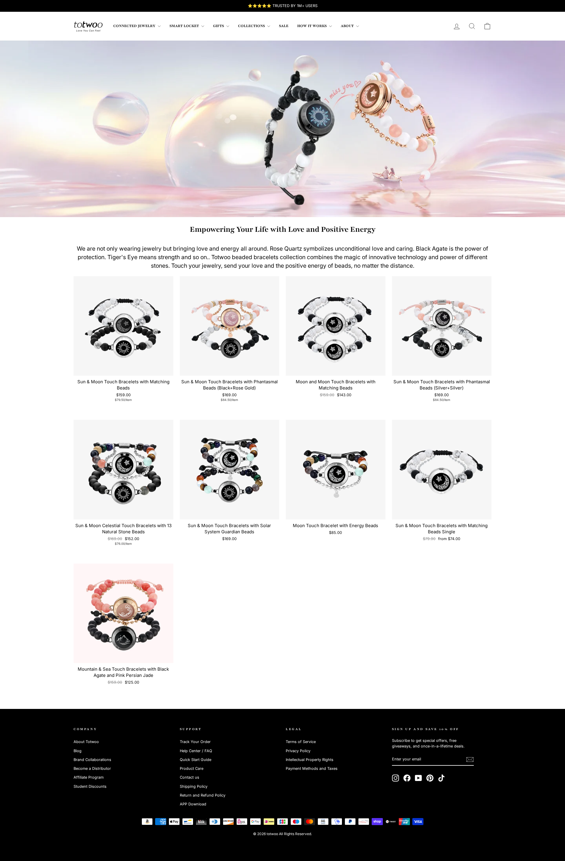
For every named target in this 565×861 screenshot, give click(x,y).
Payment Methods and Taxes (312, 768)
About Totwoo (86, 742)
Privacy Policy (298, 751)
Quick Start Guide (195, 759)
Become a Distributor (92, 768)
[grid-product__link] (123, 326)
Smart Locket (185, 26)
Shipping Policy (193, 786)
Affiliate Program (89, 777)
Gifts (219, 26)
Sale (283, 26)
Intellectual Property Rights (309, 759)
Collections (252, 26)
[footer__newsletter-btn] (470, 759)
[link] (88, 26)
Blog (78, 751)
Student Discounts (90, 786)
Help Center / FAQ (196, 751)
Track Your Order (195, 742)
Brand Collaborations (92, 759)
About (348, 26)
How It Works (312, 26)
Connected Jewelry (134, 26)
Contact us (189, 777)
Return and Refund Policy (202, 795)
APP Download (193, 804)
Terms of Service (301, 742)
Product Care (191, 768)
